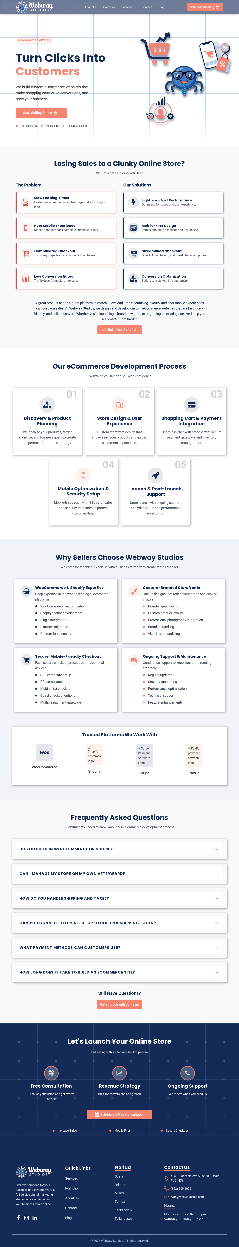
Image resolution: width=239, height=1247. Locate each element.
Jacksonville (124, 1210)
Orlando (120, 1185)
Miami (119, 1193)
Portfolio (109, 7)
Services (126, 7)
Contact (147, 7)
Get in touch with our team (119, 1004)
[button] (205, 7)
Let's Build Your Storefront (119, 330)
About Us (91, 7)
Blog (161, 7)
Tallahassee (124, 1218)
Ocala (119, 1176)
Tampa (120, 1202)
